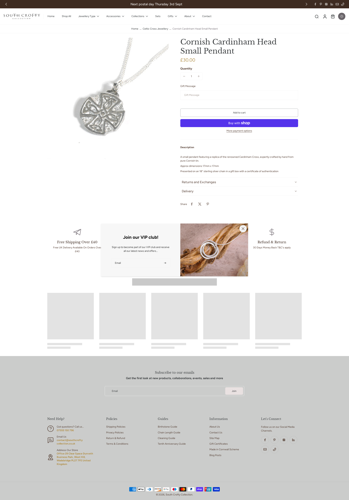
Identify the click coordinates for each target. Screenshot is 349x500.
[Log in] (325, 16)
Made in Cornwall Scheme (224, 449)
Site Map (214, 438)
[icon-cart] (333, 16)
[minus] (184, 76)
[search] (317, 16)
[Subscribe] (165, 262)
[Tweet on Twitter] (200, 204)
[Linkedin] (331, 4)
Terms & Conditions (117, 443)
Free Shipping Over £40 (77, 242)
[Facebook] (315, 4)
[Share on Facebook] (192, 204)
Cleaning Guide (166, 438)
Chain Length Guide (169, 432)
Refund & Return (272, 242)
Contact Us (215, 432)
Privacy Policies (115, 432)
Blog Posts (215, 455)
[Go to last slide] (6, 4)
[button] (239, 113)
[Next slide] (306, 4)
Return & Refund (115, 438)
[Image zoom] (108, 98)
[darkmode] (341, 16)
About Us (214, 426)
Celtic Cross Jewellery (155, 28)
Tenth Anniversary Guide (172, 443)
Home (134, 28)
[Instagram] (326, 4)
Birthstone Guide (167, 426)
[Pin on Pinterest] (208, 204)
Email (115, 391)
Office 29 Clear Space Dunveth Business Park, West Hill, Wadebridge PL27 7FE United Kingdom (75, 459)
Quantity (186, 68)
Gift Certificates (218, 443)
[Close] (243, 228)
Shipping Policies (115, 426)
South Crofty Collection (179, 494)
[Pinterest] (321, 4)
